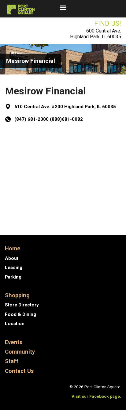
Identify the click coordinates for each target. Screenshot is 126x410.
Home (12, 248)
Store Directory (22, 305)
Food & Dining (20, 314)
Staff (12, 361)
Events (13, 342)
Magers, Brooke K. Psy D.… (59, 199)
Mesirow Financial (30, 60)
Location (14, 323)
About (11, 258)
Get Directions (34, 141)
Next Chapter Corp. (93, 216)
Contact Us (19, 371)
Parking (13, 277)
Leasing (13, 267)
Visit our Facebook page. (96, 396)
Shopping (17, 295)
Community (20, 351)
